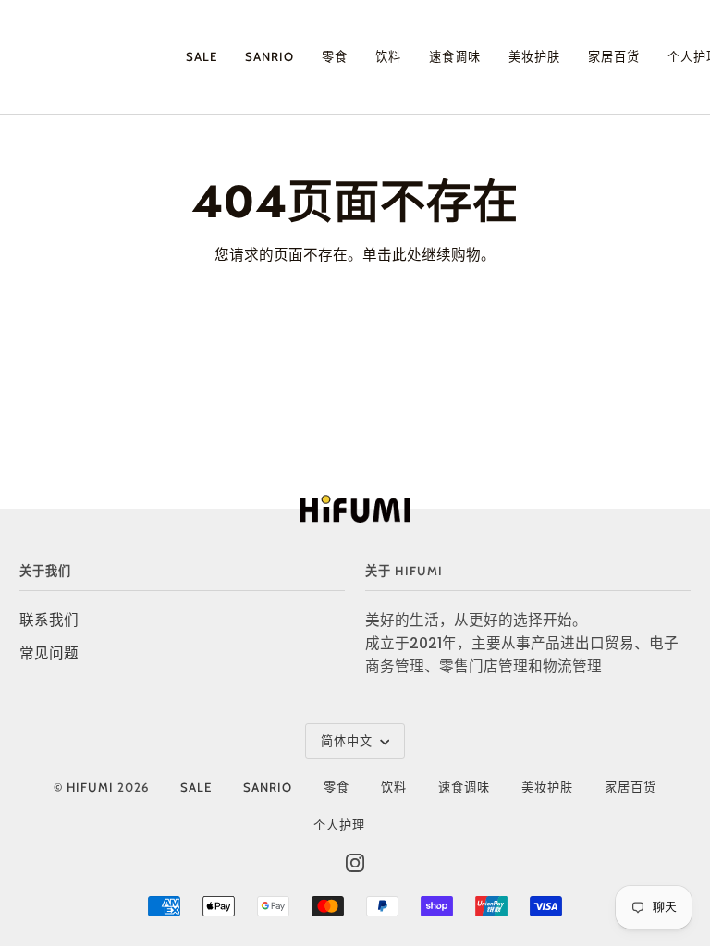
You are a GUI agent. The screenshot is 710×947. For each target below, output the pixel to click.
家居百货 (630, 787)
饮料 (394, 787)
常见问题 (49, 653)
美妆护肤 (547, 787)
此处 (407, 254)
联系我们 (49, 620)
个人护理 (339, 825)
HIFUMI (90, 787)
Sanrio (267, 787)
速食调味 (464, 787)
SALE (196, 787)
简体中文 (348, 740)
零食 (336, 787)
